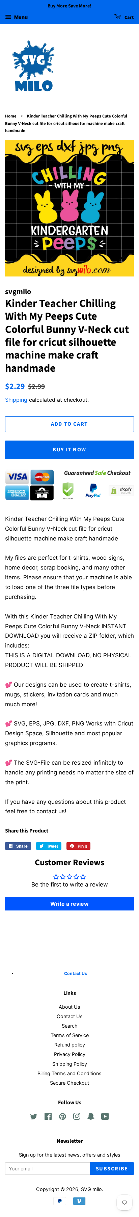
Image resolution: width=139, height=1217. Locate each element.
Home (11, 116)
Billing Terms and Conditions (69, 1073)
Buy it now (69, 449)
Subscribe (112, 1168)
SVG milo (91, 1189)
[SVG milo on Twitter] (33, 1117)
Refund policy (69, 1045)
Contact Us (70, 1016)
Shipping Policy (69, 1064)
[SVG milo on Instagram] (76, 1117)
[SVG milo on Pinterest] (62, 1117)
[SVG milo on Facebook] (48, 1117)
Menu (20, 17)
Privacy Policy (69, 1054)
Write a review (69, 903)
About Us (69, 1007)
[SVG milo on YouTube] (105, 1117)
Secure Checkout (69, 1083)
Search (70, 1026)
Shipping (16, 399)
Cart (128, 17)
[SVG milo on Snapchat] (90, 1117)
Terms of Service (70, 1035)
